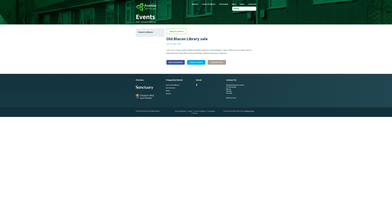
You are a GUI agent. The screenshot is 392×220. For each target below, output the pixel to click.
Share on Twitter (196, 62)
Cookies (190, 111)
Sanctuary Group (249, 111)
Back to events (177, 31)
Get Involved (223, 4)
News (234, 4)
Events (242, 4)
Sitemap (195, 113)
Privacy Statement (180, 111)
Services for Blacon (208, 4)
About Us (195, 4)
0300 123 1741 (231, 98)
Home (137, 22)
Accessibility (211, 111)
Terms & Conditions (200, 111)
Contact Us (252, 4)
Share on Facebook (176, 62)
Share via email (216, 62)
